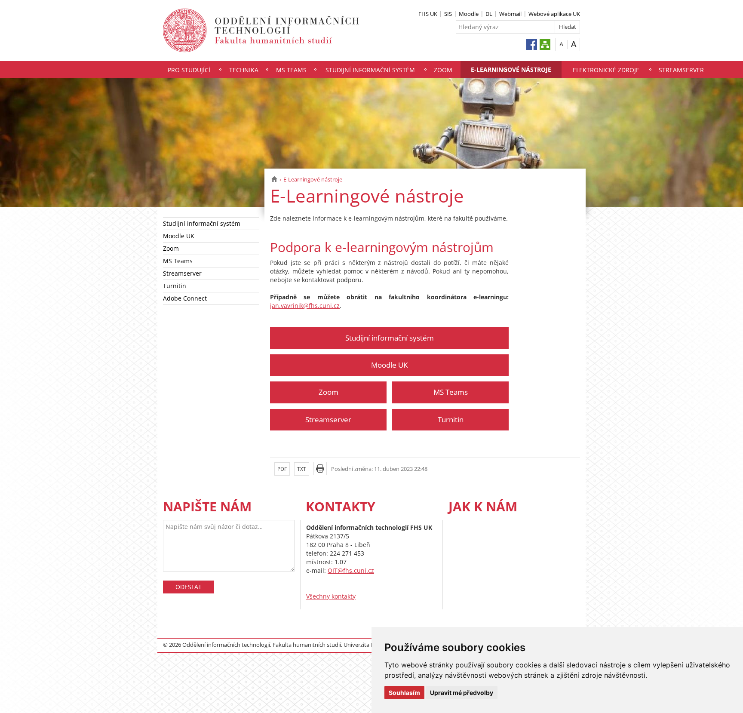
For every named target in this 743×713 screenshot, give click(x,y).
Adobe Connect (185, 298)
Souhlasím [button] (404, 692)
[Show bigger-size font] (574, 44)
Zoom (443, 70)
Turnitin (174, 286)
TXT (301, 469)
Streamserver (681, 70)
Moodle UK (178, 236)
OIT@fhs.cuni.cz (351, 570)
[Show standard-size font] (561, 44)
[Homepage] (274, 179)
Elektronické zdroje (606, 70)
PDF (282, 469)
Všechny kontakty (331, 596)
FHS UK (427, 14)
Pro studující (189, 70)
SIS (448, 14)
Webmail (510, 14)
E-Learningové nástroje (511, 69)
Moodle (469, 14)
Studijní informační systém (370, 70)
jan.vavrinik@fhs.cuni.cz (305, 305)
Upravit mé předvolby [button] (461, 692)
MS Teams (291, 70)
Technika (243, 70)
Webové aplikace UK (554, 14)
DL (488, 14)
